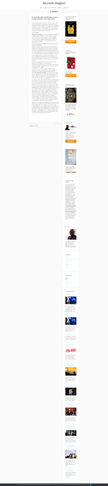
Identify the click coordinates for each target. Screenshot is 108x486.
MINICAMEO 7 (68, 334)
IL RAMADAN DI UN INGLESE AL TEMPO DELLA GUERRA (69, 365)
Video (66, 266)
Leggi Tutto (67, 312)
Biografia (45, 7)
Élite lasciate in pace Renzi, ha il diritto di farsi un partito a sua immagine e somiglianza (70, 447)
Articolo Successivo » (58, 123)
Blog (66, 257)
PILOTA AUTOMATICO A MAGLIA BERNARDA (70, 386)
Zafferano (67, 267)
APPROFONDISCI (87, 484)
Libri (49, 7)
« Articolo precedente (33, 123)
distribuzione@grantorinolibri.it (71, 111)
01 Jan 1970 (67, 283)
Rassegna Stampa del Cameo (70, 315)
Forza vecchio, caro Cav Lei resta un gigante (70, 470)
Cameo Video (65, 7)
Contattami (53, 7)
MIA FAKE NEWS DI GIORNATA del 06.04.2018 (69, 345)
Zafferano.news (35, 114)
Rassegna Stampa (68, 264)
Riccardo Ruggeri (54, 3)
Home (41, 7)
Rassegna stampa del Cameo (69, 295)
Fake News (67, 262)
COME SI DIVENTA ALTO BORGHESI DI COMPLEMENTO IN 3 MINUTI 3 (70, 427)
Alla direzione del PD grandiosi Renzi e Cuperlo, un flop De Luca (70, 405)
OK (90, 484)
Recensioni (59, 7)
